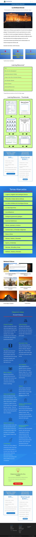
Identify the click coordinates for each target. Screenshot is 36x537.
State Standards (30, 54)
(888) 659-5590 (15, 530)
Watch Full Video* (5, 54)
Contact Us (25, 179)
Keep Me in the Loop (21, 528)
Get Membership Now (11, 173)
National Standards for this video (18, 55)
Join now (28, 527)
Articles (11, 527)
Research (11, 526)
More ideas (18, 483)
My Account (20, 526)
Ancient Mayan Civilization (8, 303)
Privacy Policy (18, 272)
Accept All (18, 270)
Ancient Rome (27, 303)
